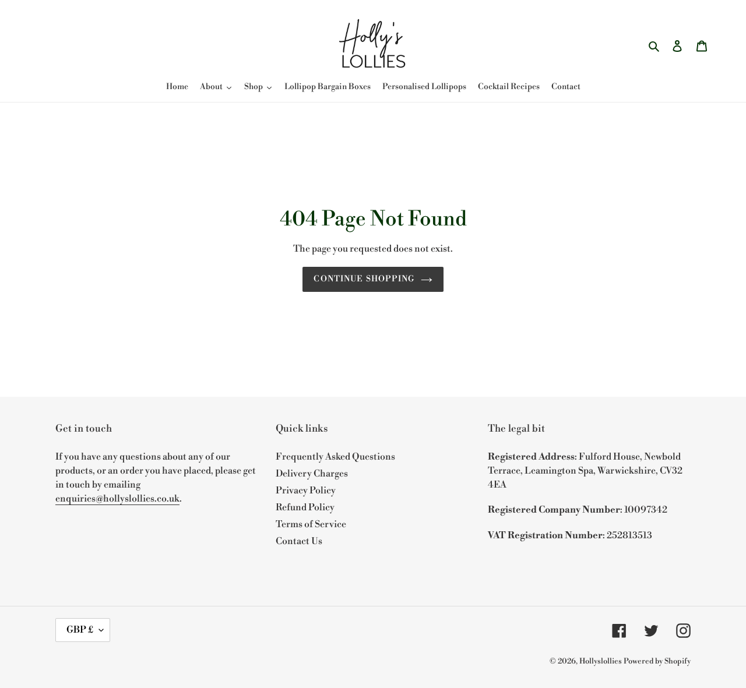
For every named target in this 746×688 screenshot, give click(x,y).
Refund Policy (305, 507)
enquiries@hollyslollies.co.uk (117, 498)
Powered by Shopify (657, 661)
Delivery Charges (312, 473)
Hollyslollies (600, 661)
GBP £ (79, 630)
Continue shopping (364, 279)
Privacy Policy (306, 490)
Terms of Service (311, 524)
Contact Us (299, 541)
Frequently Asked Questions (335, 457)
